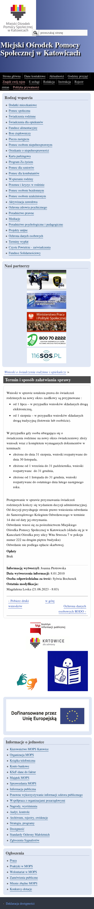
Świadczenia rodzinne (22, 116)
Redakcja (49, 82)
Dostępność (17, 829)
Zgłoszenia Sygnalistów (24, 840)
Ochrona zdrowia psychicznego (28, 207)
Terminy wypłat (18, 241)
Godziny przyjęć (78, 76)
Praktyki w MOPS (21, 866)
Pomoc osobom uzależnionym (27, 196)
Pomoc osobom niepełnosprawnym (30, 145)
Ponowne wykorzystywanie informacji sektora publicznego (46, 795)
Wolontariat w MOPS (23, 872)
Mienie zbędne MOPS (23, 883)
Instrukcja (64, 82)
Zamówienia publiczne (24, 877)
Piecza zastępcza (19, 139)
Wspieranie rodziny (21, 179)
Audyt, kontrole (20, 812)
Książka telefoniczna (22, 760)
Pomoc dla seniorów (21, 167)
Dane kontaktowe (34, 76)
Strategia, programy (22, 823)
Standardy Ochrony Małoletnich (30, 834)
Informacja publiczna (23, 789)
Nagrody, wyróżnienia (23, 806)
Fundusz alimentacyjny (23, 128)
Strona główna (12, 76)
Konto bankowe (19, 766)
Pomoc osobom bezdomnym (26, 190)
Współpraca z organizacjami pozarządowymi (37, 800)
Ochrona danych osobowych (26, 236)
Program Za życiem (21, 162)
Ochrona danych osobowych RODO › (72, 608)
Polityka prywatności (26, 87)
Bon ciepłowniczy (20, 133)
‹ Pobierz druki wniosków (18, 603)
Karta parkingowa (20, 156)
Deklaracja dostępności (20, 903)
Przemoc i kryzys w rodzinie (26, 185)
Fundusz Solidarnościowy (25, 253)
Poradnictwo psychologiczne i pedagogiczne (36, 224)
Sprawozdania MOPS (23, 783)
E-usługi (34, 82)
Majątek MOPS (19, 777)
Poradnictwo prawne (21, 213)
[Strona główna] (18, 35)
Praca (13, 860)
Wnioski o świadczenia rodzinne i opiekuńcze (35, 372)
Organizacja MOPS (22, 755)
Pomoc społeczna (19, 110)
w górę (50, 600)
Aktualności (56, 76)
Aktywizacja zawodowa (23, 202)
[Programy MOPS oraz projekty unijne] (47, 730)
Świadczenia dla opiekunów (26, 122)
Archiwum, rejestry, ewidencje (29, 817)
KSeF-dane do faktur (23, 772)
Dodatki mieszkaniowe (23, 105)
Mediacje (14, 219)
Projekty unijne (18, 230)
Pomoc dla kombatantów (24, 173)
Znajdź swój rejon (14, 82)
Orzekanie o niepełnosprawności (29, 150)
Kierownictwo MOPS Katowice (29, 749)
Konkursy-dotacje (21, 889)
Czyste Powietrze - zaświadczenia (29, 247)
